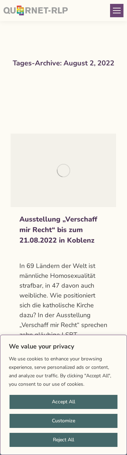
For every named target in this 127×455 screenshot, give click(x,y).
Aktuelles (29, 253)
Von (55, 253)
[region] (63, 395)
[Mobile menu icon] (116, 10)
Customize (63, 420)
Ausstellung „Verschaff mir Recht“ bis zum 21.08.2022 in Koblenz (58, 229)
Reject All (63, 439)
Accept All (63, 401)
